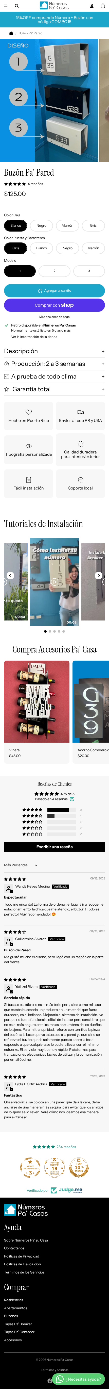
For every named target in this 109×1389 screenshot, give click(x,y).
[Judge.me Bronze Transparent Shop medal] (30, 1167)
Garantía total (31, 389)
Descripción (21, 351)
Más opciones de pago (54, 317)
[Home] (11, 33)
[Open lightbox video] (54, 582)
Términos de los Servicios (24, 1272)
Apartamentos (15, 1308)
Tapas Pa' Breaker (18, 1324)
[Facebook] (50, 1381)
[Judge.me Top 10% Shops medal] (79, 1167)
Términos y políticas (54, 1370)
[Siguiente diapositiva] (99, 712)
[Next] (98, 575)
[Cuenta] (91, 5)
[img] (15, 879)
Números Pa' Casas (60, 1360)
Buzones (11, 1316)
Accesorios (13, 1340)
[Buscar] (16, 5)
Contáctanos (14, 1248)
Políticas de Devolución (22, 1264)
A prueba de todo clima (44, 376)
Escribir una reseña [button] (55, 846)
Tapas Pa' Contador (19, 1332)
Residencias (13, 1300)
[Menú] (6, 6)
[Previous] (10, 575)
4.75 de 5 (68, 794)
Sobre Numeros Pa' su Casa (26, 1240)
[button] (33, 810)
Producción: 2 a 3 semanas (48, 363)
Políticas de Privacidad (21, 1256)
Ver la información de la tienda (34, 337)
